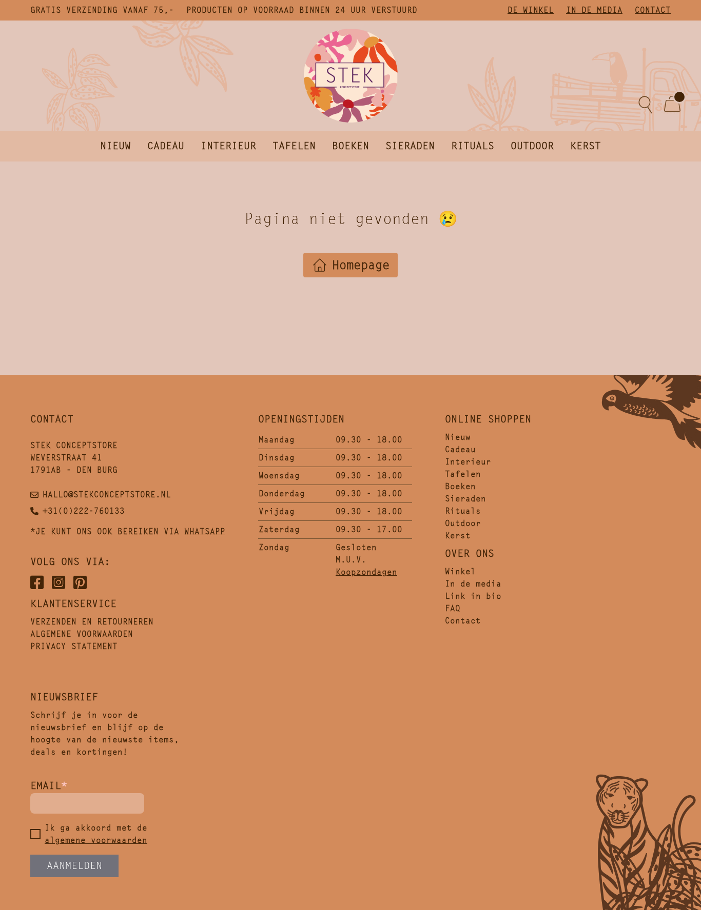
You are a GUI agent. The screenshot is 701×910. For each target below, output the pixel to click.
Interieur (228, 145)
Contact (653, 10)
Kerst (585, 145)
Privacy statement (74, 646)
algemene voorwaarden (96, 840)
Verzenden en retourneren (91, 621)
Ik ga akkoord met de (96, 833)
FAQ (452, 608)
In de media (594, 10)
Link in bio (473, 596)
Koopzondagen (366, 572)
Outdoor (532, 145)
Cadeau (165, 145)
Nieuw (115, 145)
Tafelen (294, 145)
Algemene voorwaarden (81, 634)
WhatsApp (204, 531)
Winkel (460, 571)
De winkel (531, 10)
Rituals (472, 145)
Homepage (361, 265)
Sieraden (410, 145)
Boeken (350, 145)
